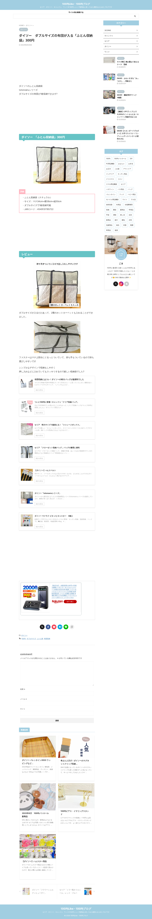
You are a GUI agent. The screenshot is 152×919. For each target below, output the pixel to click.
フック (121, 194)
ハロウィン (110, 189)
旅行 (116, 220)
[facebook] (48, 627)
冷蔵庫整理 (129, 205)
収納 (107, 210)
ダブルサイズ (31, 639)
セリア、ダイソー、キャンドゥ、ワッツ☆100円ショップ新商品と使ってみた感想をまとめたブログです (76, 912)
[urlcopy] (71, 627)
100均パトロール (120, 158)
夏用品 (122, 210)
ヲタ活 (133, 199)
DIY (131, 158)
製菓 (131, 225)
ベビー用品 (132, 194)
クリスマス (110, 179)
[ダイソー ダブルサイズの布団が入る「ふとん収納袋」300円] (60, 627)
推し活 (122, 215)
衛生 (117, 225)
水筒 (130, 220)
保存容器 (109, 205)
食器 (116, 230)
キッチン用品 (122, 174)
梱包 (123, 220)
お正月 (108, 169)
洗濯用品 (109, 225)
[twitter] (42, 627)
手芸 (107, 215)
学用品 (131, 210)
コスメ (120, 179)
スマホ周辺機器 (111, 184)
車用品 (108, 230)
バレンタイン (110, 194)
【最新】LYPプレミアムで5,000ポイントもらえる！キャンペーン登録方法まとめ (128, 114)
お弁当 (130, 164)
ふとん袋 (40, 639)
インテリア (110, 174)
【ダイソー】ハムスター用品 (34, 861)
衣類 (124, 225)
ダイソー (24, 635)
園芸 (114, 210)
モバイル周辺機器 (112, 199)
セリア (123, 184)
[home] (126, 283)
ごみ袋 (117, 169)
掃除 (114, 215)
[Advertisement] (57, 65)
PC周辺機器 (110, 164)
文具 (130, 215)
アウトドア (127, 169)
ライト (124, 199)
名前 (22, 689)
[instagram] (121, 283)
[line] (66, 627)
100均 (23, 639)
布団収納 (47, 639)
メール (23, 699)
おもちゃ (121, 164)
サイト (22, 709)
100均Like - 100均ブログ (76, 3)
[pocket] (54, 627)
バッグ (130, 189)
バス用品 (121, 189)
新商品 (108, 220)
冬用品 (118, 205)
